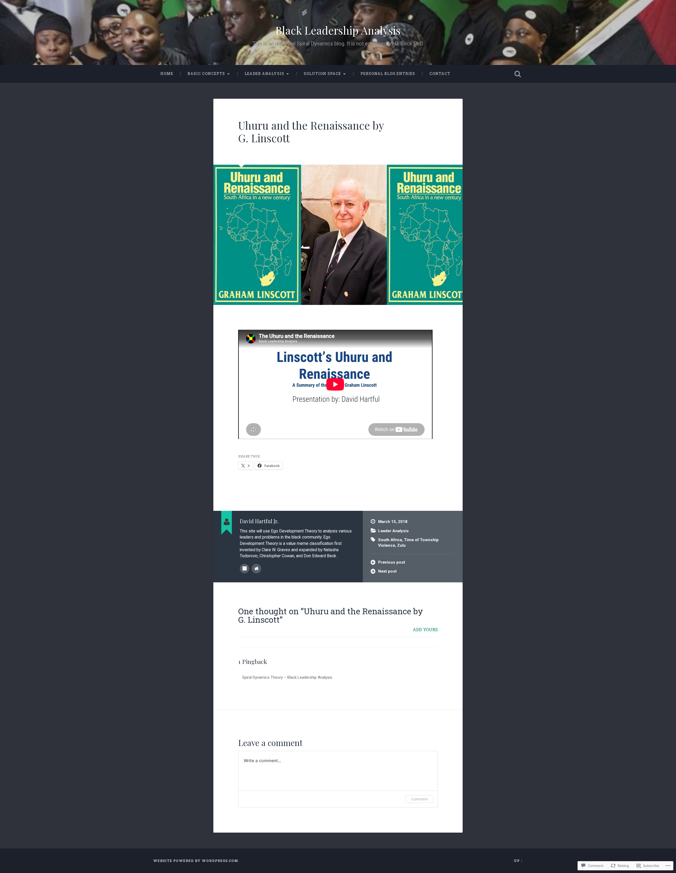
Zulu (401, 545)
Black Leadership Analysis (338, 30)
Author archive (244, 568)
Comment (419, 799)
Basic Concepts (206, 73)
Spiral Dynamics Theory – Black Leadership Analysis (287, 677)
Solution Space (322, 73)
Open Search (517, 74)
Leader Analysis (264, 73)
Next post (387, 571)
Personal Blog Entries (387, 73)
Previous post (391, 562)
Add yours (425, 629)
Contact (439, 73)
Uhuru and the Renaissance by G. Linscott (311, 131)
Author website (256, 568)
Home (166, 73)
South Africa (390, 539)
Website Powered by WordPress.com (195, 860)
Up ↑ (518, 860)
